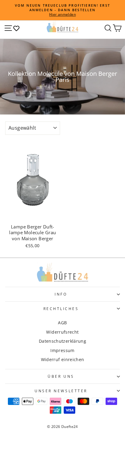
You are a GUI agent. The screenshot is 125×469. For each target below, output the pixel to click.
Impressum (62, 350)
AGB (62, 322)
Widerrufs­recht (62, 332)
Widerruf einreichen (62, 359)
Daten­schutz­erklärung (62, 341)
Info (61, 294)
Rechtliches (61, 308)
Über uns (61, 376)
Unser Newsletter (61, 390)
